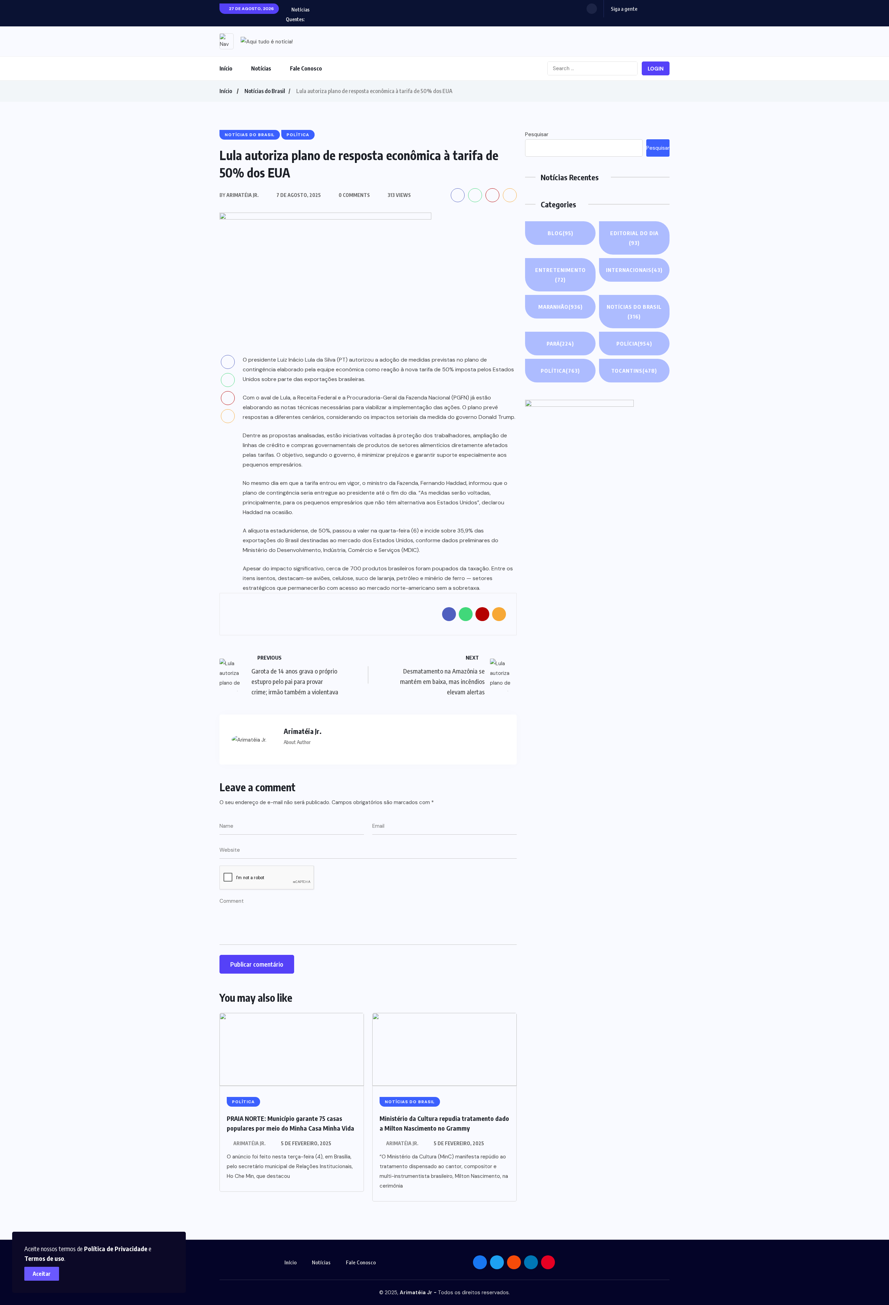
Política (560, 370)
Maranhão (560, 307)
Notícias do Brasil (264, 91)
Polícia (634, 343)
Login (656, 68)
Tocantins (634, 370)
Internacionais (634, 270)
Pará (560, 343)
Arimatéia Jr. (249, 1143)
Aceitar (42, 1273)
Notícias (261, 68)
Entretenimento (560, 275)
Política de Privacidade (115, 1249)
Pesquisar (536, 134)
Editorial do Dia (634, 238)
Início (225, 68)
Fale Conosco (306, 68)
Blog (560, 233)
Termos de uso (44, 1258)
